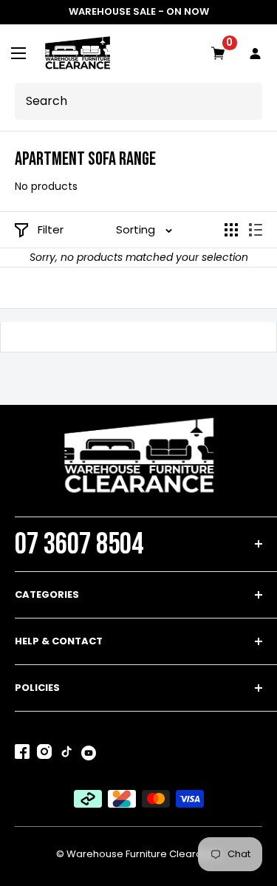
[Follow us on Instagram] (44, 754)
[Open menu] (18, 53)
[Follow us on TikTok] (66, 754)
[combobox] (142, 101)
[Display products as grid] (231, 229)
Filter (51, 229)
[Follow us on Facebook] (22, 754)
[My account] (255, 53)
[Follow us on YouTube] (88, 753)
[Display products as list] (255, 229)
